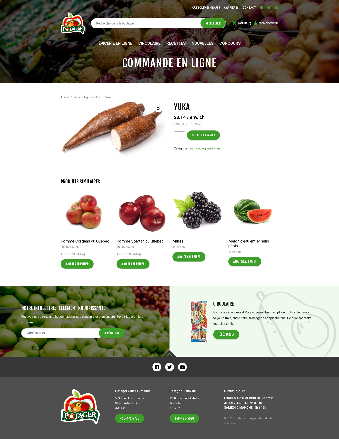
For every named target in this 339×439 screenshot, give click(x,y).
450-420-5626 (184, 418)
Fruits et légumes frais (87, 97)
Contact (249, 7)
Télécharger (226, 334)
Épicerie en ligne (115, 43)
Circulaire (149, 43)
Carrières (231, 7)
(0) (244, 23)
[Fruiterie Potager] (73, 23)
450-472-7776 (129, 418)
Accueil (65, 97)
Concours (230, 43)
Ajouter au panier (203, 135)
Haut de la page (169, 353)
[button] (158, 108)
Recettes (176, 43)
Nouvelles (202, 43)
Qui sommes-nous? (206, 7)
